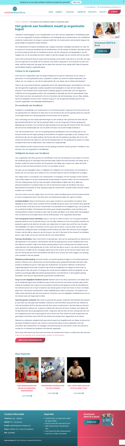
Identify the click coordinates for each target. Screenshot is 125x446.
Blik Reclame (37, 440)
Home (50, 12)
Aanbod (59, 12)
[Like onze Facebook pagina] (117, 440)
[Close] (123, 1)
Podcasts (92, 12)
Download (102, 51)
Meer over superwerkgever (30, 340)
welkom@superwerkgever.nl (110, 7)
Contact (103, 12)
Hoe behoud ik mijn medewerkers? (58, 431)
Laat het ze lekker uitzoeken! (56, 434)
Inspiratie (81, 12)
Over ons (70, 12)
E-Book (114, 11)
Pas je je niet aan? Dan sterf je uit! (57, 423)
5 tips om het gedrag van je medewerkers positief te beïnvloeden (39, 335)
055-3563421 (91, 7)
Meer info (76, 2)
